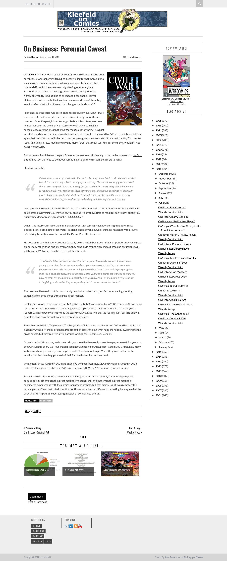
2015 (159, 351)
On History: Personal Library (174, 243)
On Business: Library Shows (173, 248)
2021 (159, 144)
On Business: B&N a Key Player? (176, 221)
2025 (159, 125)
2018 (159, 159)
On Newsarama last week (38, 74)
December (165, 173)
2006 (159, 395)
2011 (159, 371)
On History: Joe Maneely (172, 271)
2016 (159, 168)
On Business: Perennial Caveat (175, 304)
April (162, 332)
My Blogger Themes (193, 557)
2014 (159, 356)
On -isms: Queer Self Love (172, 262)
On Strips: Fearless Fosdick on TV (177, 257)
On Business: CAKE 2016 (172, 276)
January (163, 346)
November (165, 178)
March (163, 337)
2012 (159, 366)
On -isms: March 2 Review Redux (177, 234)
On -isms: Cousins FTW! (172, 318)
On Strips (37, 541)
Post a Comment (37, 501)
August (163, 192)
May (162, 327)
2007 (159, 390)
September (165, 188)
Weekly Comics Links (170, 212)
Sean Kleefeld (32, 57)
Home (83, 437)
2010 (159, 375)
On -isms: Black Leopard (172, 207)
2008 (159, 385)
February (164, 342)
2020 (159, 149)
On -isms (36, 525)
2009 (159, 380)
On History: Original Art (172, 299)
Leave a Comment (134, 57)
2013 (159, 361)
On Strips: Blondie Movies (173, 285)
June (161, 202)
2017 (159, 164)
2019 (159, 154)
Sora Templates (172, 557)
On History (38, 536)
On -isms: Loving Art (169, 290)
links (48, 541)
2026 (159, 120)
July (161, 197)
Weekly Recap (166, 253)
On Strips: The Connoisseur (173, 313)
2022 (159, 139)
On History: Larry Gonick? (173, 216)
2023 (159, 135)
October (164, 183)
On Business (45, 400)
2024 (159, 130)
